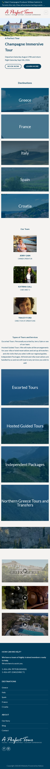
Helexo (40, 766)
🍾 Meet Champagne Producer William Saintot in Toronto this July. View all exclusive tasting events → (23, 3)
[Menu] (46, 13)
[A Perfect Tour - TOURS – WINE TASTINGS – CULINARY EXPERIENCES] (23, 12)
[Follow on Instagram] (8, 749)
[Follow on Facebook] (4, 749)
